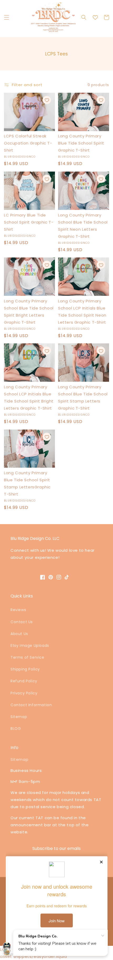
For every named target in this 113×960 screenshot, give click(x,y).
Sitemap (19, 716)
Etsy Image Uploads (30, 645)
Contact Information (31, 705)
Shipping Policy (25, 669)
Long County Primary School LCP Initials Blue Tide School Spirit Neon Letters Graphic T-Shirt (82, 311)
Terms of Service (27, 657)
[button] (6, 17)
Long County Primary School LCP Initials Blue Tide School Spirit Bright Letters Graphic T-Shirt (29, 397)
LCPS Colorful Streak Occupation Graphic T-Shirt (28, 143)
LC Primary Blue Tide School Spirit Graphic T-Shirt (28, 222)
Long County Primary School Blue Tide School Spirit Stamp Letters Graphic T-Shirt (83, 397)
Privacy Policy (24, 693)
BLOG (16, 728)
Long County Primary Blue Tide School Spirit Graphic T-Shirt (81, 143)
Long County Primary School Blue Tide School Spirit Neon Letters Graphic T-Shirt (83, 225)
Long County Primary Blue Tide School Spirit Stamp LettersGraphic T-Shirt (27, 483)
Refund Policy (24, 681)
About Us (19, 633)
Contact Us (22, 621)
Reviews (18, 609)
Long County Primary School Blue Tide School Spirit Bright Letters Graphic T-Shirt (29, 311)
